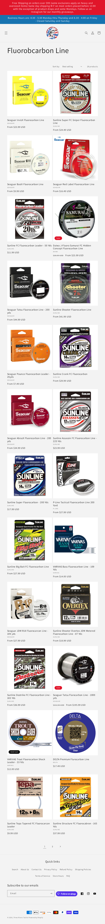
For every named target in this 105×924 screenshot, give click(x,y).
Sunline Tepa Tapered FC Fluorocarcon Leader (28, 825)
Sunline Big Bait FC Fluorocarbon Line (28, 566)
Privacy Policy (50, 869)
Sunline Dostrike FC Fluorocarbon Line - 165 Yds (29, 696)
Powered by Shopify (36, 917)
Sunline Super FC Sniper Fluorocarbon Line (74, 121)
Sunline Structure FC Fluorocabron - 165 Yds (75, 825)
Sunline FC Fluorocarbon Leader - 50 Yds (29, 245)
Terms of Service (42, 876)
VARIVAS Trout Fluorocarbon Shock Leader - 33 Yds (26, 761)
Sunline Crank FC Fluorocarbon (70, 374)
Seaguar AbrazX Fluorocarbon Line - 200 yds (29, 440)
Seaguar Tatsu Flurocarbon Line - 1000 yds (74, 696)
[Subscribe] (51, 893)
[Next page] (60, 846)
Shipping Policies (83, 869)
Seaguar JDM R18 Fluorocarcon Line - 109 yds (27, 632)
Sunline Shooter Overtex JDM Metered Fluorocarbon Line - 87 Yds (74, 632)
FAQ (68, 876)
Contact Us (36, 869)
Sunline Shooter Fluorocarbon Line (72, 309)
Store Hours (58, 876)
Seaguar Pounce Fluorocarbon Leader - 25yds (28, 375)
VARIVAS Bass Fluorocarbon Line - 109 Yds (73, 568)
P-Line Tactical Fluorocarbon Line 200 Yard (73, 504)
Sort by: (56, 66)
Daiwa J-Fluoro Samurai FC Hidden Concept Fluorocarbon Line (72, 247)
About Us (25, 869)
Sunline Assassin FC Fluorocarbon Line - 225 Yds (75, 440)
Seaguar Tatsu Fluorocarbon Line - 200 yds (28, 311)
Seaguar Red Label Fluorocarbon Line (73, 184)
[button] (6, 33)
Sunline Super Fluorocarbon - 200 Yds (27, 502)
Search (15, 869)
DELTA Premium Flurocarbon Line (71, 759)
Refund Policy (66, 869)
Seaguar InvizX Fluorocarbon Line (25, 120)
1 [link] (44, 846)
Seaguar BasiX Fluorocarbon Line (25, 184)
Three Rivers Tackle (20, 917)
